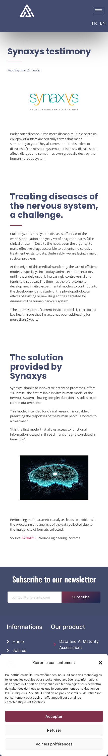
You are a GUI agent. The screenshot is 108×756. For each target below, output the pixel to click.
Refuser (54, 730)
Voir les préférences (54, 744)
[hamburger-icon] (98, 10)
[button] (100, 662)
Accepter (54, 716)
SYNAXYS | (30, 538)
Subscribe (81, 597)
